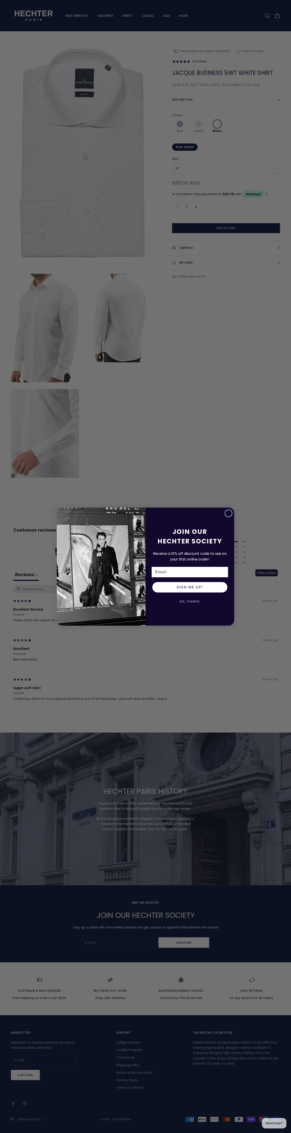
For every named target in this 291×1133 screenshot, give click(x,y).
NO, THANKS (190, 601)
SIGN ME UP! (190, 587)
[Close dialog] (228, 513)
